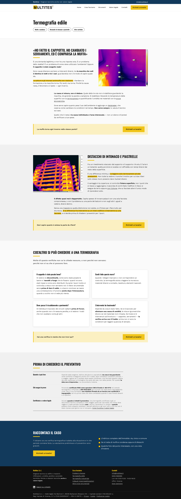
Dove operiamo (117, 483)
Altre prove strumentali (80, 483)
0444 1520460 (117, 476)
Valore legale (113, 7)
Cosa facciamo (89, 7)
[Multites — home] (43, 7)
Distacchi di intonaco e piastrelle (59, 29)
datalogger (112, 105)
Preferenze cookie (103, 496)
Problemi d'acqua (78, 473)
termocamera (72, 99)
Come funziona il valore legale (103, 408)
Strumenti (102, 7)
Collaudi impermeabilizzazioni (83, 481)
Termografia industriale (80, 478)
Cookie (92, 496)
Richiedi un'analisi (139, 7)
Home (79, 7)
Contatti (124, 7)
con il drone (112, 188)
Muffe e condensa (40, 29)
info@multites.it (142, 2)
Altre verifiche (78, 29)
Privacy (86, 496)
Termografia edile (78, 476)
